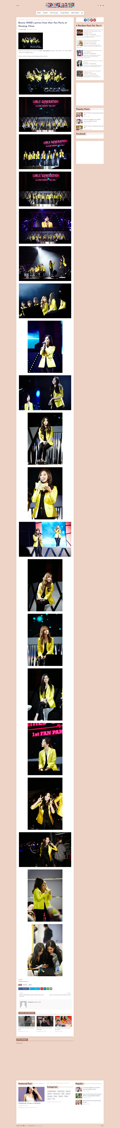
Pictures (25, 984)
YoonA (49, 1098)
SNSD (23, 19)
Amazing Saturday (52, 1091)
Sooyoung (50, 1096)
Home (17, 5)
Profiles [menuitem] (45, 13)
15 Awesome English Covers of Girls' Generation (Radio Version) (92, 120)
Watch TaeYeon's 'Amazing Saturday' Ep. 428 (93, 127)
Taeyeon (61, 1096)
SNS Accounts (57, 1093)
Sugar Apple (23, 29)
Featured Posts (61, 1091)
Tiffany (66, 1096)
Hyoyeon (68, 1091)
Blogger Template (39, 1125)
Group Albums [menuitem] (64, 13)
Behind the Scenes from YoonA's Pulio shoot (44, 1028)
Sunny (55, 1096)
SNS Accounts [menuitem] (54, 13)
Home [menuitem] (39, 13)
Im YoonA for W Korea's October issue (26, 1028)
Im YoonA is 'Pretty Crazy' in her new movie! (62, 1028)
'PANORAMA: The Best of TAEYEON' (29, 1103)
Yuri (54, 1098)
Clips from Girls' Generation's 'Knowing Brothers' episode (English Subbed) (92, 1095)
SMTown (50, 1093)
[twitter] (101, 5)
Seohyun (68, 1093)
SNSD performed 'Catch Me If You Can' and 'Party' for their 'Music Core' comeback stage (93, 31)
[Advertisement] (90, 94)
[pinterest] (103, 5)
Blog (27, 1125)
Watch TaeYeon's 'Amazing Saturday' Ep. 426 (93, 113)
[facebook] (98, 5)
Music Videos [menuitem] (75, 13)
